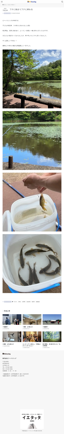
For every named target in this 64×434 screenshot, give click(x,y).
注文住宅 (28, 301)
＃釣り (19, 301)
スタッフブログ (7, 13)
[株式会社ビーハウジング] (32, 2)
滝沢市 (33, 301)
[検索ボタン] (62, 2)
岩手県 (23, 301)
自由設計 (38, 301)
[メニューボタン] (2, 2)
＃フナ (15, 301)
